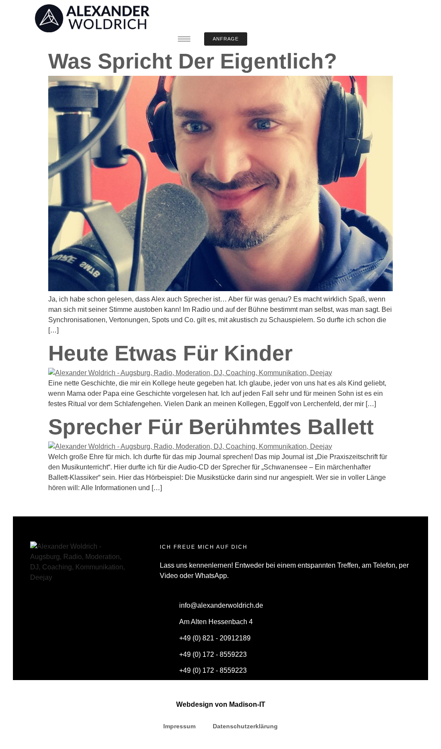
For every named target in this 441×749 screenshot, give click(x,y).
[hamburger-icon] (184, 39)
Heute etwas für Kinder (170, 353)
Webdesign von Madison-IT (220, 704)
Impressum (179, 726)
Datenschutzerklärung (245, 726)
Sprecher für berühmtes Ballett (211, 427)
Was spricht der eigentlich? (192, 61)
